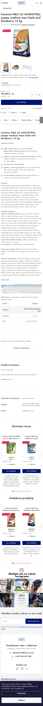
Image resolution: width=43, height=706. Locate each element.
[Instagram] (22, 669)
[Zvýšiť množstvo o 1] (39, 95)
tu (22, 688)
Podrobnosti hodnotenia (28, 25)
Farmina (39, 108)
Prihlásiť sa (34, 621)
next (41, 455)
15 (30, 491)
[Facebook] (17, 669)
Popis (5, 120)
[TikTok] (27, 669)
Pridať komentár (22, 348)
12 (26, 491)
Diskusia (14, 120)
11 (25, 491)
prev (1, 455)
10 (24, 491)
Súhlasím (21, 700)
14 (29, 491)
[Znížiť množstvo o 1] (32, 95)
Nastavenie (21, 693)
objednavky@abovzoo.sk (23, 652)
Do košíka (21, 102)
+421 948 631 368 (23, 656)
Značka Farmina (26, 120)
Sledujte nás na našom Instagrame (22, 575)
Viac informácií (33, 77)
